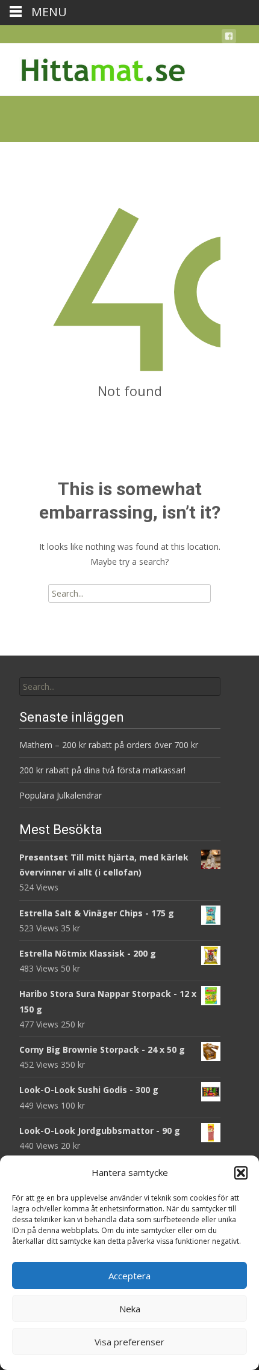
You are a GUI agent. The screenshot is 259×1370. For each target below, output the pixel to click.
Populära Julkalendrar (60, 795)
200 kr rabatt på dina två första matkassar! (102, 770)
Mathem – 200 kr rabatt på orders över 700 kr (110, 744)
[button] (241, 1173)
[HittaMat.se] (94, 67)
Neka (129, 1309)
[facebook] (229, 38)
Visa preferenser (129, 1342)
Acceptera (129, 1276)
